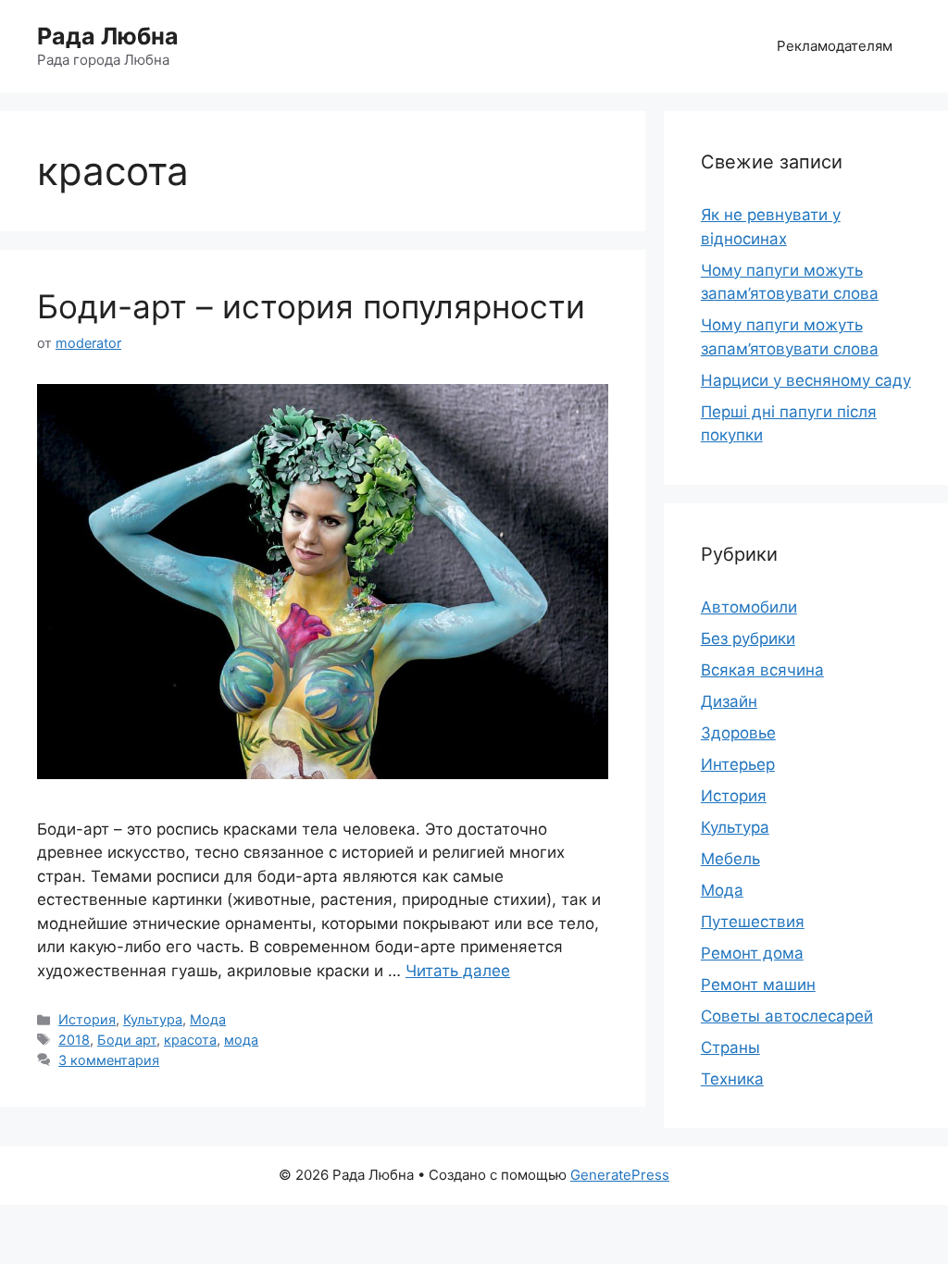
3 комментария (108, 1060)
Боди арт (126, 1039)
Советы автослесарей (787, 1016)
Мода (208, 1019)
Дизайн (729, 701)
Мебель (730, 858)
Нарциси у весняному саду (806, 380)
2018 (74, 1039)
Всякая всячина (762, 670)
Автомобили (749, 607)
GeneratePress (619, 1174)
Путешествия (753, 921)
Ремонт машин (758, 984)
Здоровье (738, 733)
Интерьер (738, 764)
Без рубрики (748, 638)
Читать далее (457, 970)
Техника (732, 1079)
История (87, 1019)
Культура (152, 1019)
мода (241, 1039)
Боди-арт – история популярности (311, 306)
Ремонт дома (752, 953)
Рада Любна (108, 36)
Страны (730, 1047)
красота (190, 1039)
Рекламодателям (834, 46)
